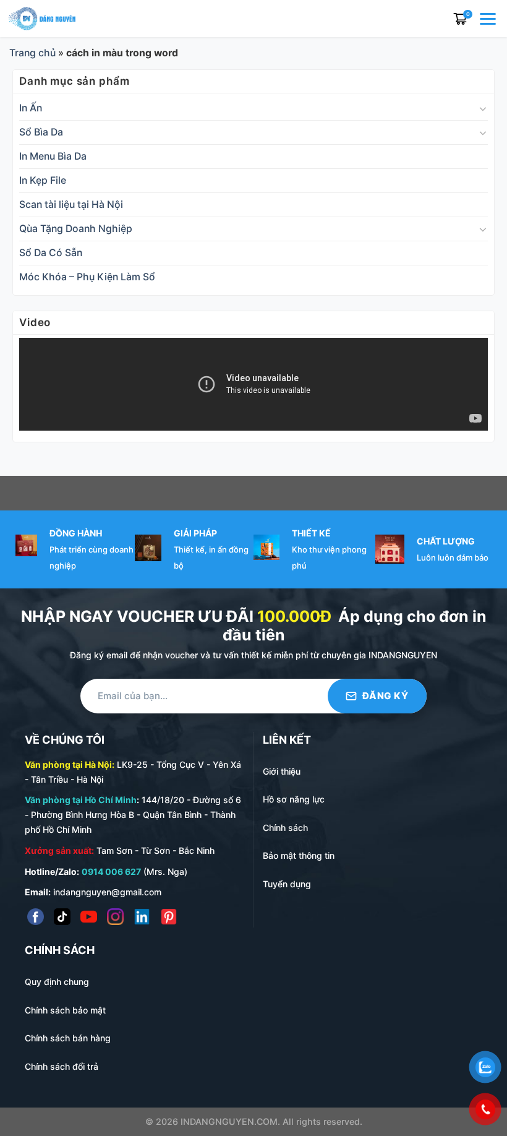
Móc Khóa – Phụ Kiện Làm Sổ (87, 277)
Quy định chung (57, 981)
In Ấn (30, 108)
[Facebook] (35, 916)
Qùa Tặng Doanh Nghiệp (75, 229)
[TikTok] (62, 916)
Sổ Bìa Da (41, 132)
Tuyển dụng (287, 884)
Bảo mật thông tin (298, 855)
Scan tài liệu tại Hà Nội (71, 204)
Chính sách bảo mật (65, 1010)
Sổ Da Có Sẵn (50, 253)
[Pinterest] (168, 916)
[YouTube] (89, 916)
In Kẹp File (42, 180)
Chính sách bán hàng (68, 1038)
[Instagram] (115, 916)
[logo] (42, 18)
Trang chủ (32, 53)
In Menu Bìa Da (53, 156)
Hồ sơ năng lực (294, 799)
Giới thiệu (281, 771)
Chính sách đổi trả (61, 1066)
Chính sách (285, 827)
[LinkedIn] (142, 916)
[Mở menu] (489, 18)
